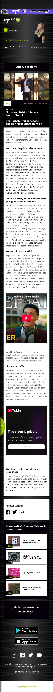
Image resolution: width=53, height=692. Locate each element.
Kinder (17, 607)
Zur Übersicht (26, 67)
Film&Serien (32, 607)
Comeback (26, 611)
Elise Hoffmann (41, 47)
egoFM (33, 47)
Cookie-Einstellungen (25, 666)
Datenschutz (21, 664)
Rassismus (36, 225)
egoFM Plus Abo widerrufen (26, 671)
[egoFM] (12, 22)
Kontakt (8, 664)
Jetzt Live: (13, 30)
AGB (32, 664)
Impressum (43, 664)
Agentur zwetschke (30, 686)
